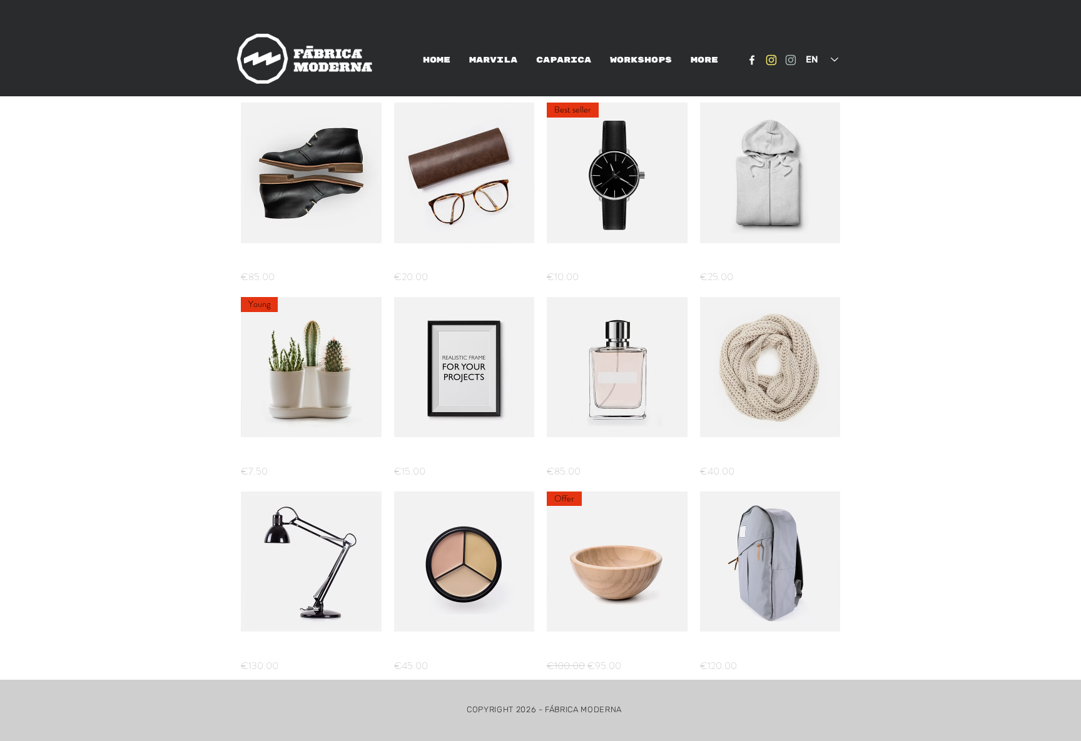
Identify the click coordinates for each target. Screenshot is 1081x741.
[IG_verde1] (790, 60)
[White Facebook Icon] (752, 60)
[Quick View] (311, 173)
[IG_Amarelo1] (771, 60)
